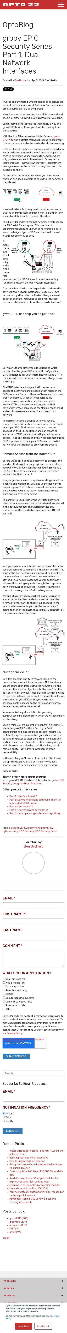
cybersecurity (10, 831)
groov (15, 1232)
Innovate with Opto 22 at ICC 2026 (28, 1188)
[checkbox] (33, 994)
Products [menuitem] (9, 1281)
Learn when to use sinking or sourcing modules (34, 1185)
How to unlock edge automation (27, 1161)
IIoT (14, 1228)
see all (6, 1237)
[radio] (33, 1113)
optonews (18, 1225)
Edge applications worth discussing (28, 1157)
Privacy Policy (14, 1033)
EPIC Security (26, 831)
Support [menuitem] (8, 1288)
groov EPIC (46, 827)
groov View (33, 827)
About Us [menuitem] (9, 1295)
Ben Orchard (21, 80)
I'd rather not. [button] (43, 1326)
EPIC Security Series (46, 831)
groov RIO (18, 1221)
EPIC (23, 827)
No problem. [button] (23, 1326)
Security (15, 827)
